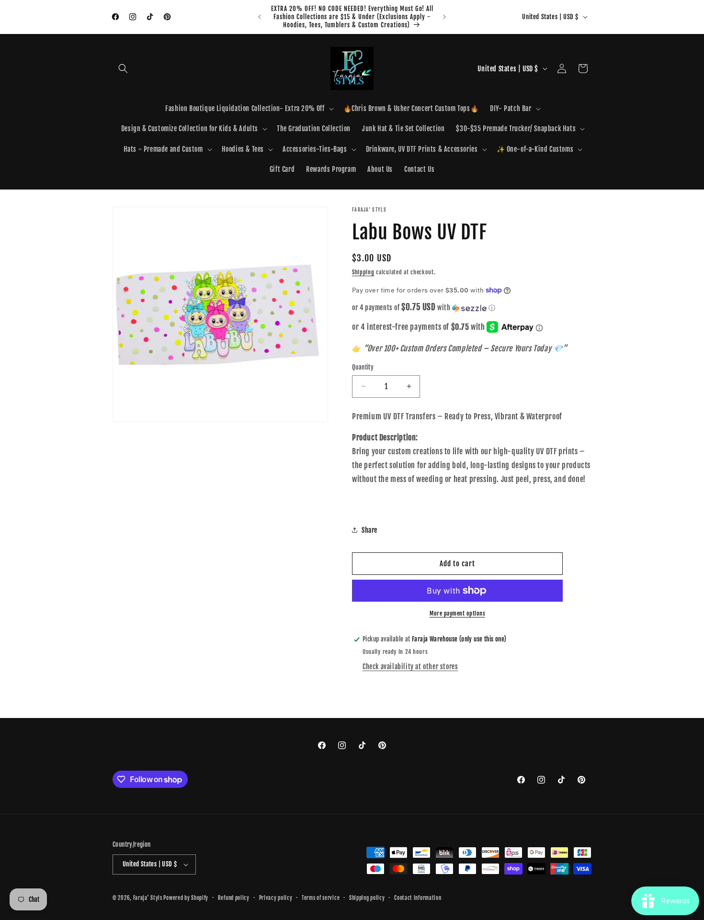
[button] (123, 68)
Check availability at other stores (410, 666)
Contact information (417, 898)
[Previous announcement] (259, 17)
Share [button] (369, 530)
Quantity (363, 367)
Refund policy (234, 898)
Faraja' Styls (148, 898)
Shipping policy (367, 898)
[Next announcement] (444, 17)
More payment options (457, 613)
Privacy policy (276, 898)
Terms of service (321, 898)
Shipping (363, 272)
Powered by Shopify (185, 898)
